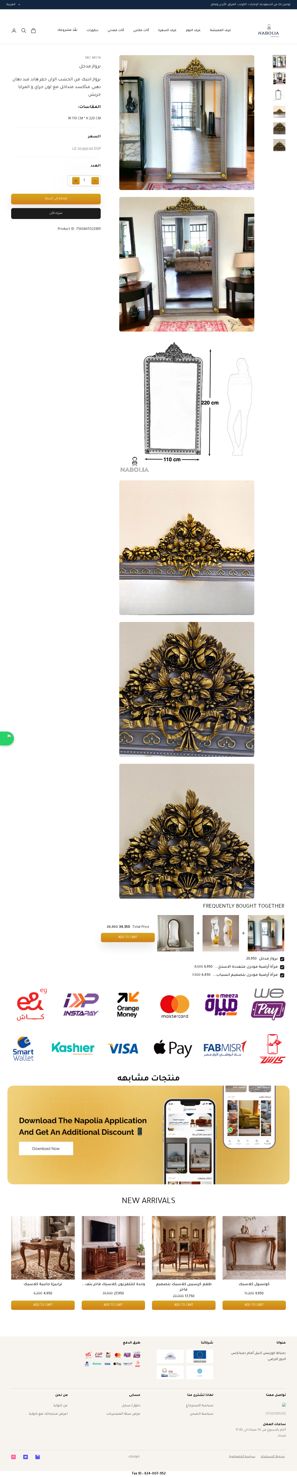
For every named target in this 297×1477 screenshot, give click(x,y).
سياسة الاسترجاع (199, 1406)
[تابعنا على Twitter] (25, 1457)
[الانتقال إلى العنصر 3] (279, 95)
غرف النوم (193, 30)
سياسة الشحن (201, 1414)
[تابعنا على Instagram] (13, 1457)
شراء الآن (55, 213)
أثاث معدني (116, 30)
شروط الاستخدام (273, 1456)
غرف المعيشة (220, 30)
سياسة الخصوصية (242, 1456)
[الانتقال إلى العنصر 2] (279, 78)
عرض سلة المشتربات (123, 1414)
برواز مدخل (268, 959)
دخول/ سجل (131, 1406)
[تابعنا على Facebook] (37, 1457)
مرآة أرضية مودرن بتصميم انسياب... (245, 975)
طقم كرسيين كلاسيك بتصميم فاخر (184, 1287)
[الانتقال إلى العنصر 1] (279, 61)
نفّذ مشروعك (67, 30)
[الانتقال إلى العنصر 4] (279, 111)
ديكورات (92, 30)
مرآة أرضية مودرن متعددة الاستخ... (246, 967)
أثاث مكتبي (141, 30)
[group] (148, 1135)
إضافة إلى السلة (56, 199)
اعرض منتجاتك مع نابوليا (48, 1414)
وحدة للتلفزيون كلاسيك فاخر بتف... (113, 1284)
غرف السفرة (167, 30)
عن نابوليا (60, 1406)
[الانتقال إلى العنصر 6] (279, 145)
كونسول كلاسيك (254, 1284)
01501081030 (276, 1414)
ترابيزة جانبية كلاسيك (42, 1284)
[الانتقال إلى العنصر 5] (279, 128)
